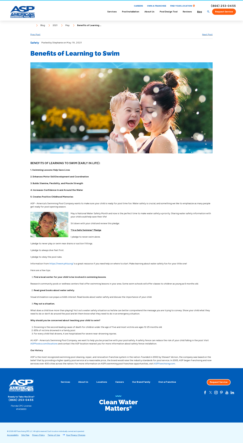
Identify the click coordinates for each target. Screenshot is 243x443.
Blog (199, 11)
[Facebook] (205, 392)
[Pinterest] (221, 392)
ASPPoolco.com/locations (44, 343)
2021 (55, 25)
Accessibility (13, 435)
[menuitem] (112, 12)
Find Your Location (181, 6)
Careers (138, 6)
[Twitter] (210, 392)
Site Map (25, 435)
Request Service (224, 11)
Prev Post (35, 34)
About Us (149, 11)
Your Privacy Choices (75, 435)
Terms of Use (54, 435)
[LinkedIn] (232, 392)
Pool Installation (130, 11)
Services (112, 11)
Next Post (207, 34)
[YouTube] (227, 392)
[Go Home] (32, 25)
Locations (101, 382)
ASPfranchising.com (164, 363)
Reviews (187, 11)
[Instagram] (216, 392)
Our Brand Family (141, 382)
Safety (34, 42)
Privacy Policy (38, 435)
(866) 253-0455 (223, 6)
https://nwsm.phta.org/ (61, 263)
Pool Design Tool (168, 11)
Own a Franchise (156, 6)
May (67, 25)
